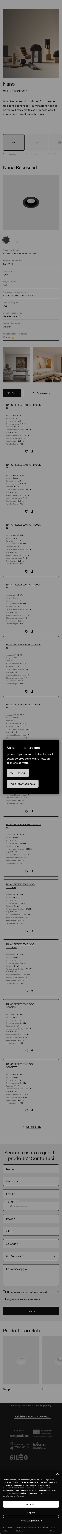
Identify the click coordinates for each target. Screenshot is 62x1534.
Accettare (31, 1504)
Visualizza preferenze (31, 1520)
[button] (57, 1473)
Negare (31, 1512)
